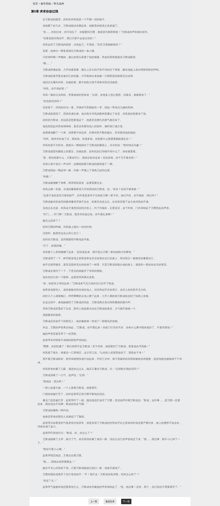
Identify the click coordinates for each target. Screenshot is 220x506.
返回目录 (110, 501)
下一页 (126, 501)
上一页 (93, 501)
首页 (35, 3)
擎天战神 (59, 3)
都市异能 (46, 3)
